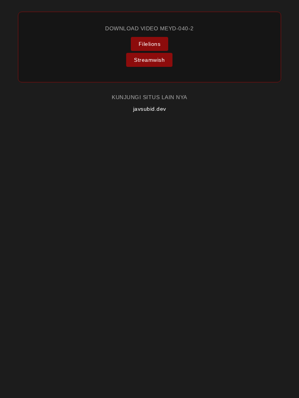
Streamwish (149, 60)
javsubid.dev (149, 109)
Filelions (150, 44)
